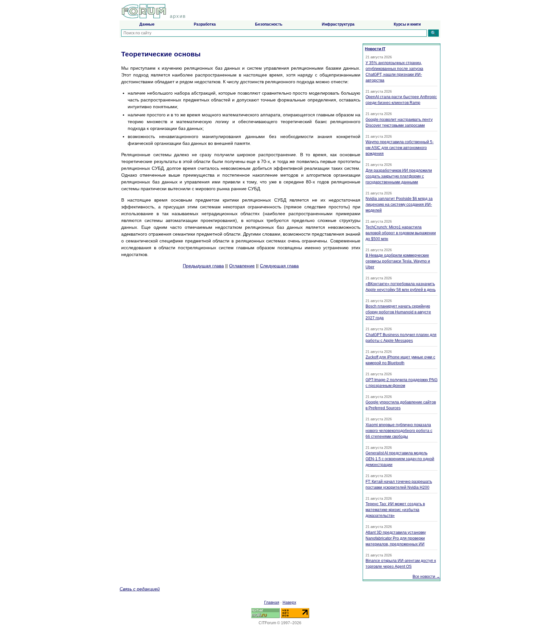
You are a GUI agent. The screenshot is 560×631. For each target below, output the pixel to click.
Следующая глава (279, 265)
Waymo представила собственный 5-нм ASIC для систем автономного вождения (400, 148)
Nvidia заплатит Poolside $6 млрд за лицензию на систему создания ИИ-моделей (399, 204)
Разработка (205, 24)
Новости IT (375, 49)
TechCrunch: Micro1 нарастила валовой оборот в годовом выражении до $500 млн (401, 233)
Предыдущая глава (203, 265)
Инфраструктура (338, 24)
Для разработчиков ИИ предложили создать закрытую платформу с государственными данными (399, 176)
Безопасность (268, 24)
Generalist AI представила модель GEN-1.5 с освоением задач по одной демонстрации (400, 459)
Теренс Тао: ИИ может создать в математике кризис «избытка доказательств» (395, 510)
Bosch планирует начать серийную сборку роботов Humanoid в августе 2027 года (398, 312)
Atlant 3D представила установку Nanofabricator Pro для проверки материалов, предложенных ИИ (396, 538)
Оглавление (242, 265)
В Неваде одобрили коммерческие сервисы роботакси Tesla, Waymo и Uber (398, 261)
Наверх (289, 602)
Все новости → (426, 576)
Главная (271, 602)
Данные (147, 24)
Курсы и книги (407, 24)
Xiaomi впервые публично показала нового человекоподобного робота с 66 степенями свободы (399, 431)
